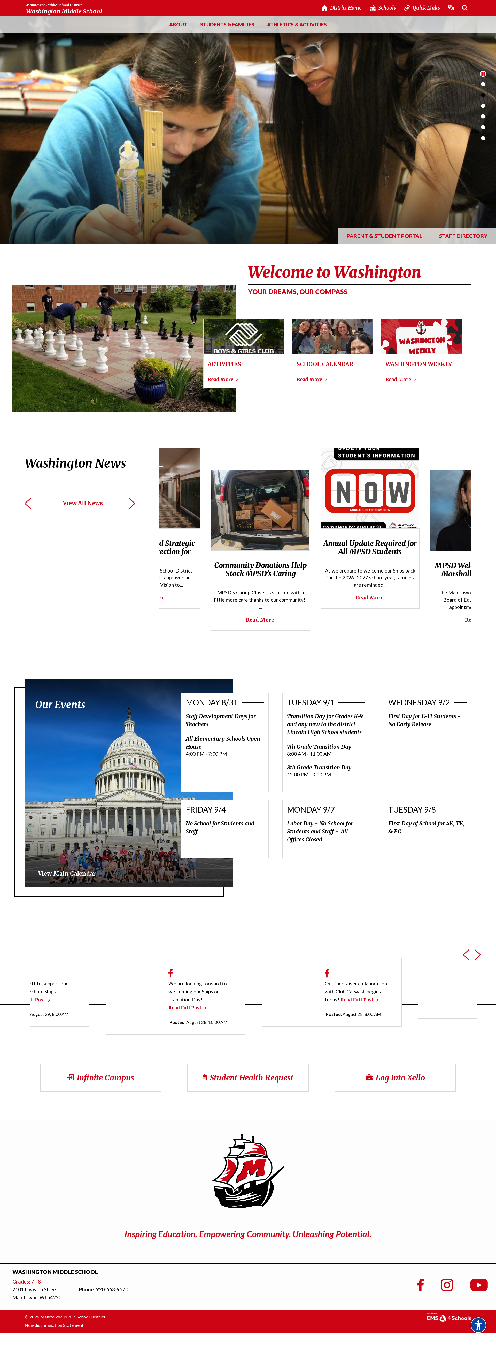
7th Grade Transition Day (319, 746)
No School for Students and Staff (220, 827)
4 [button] (483, 116)
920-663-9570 (112, 1289)
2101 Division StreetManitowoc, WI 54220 (36, 1293)
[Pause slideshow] (483, 74)
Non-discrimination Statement (54, 1325)
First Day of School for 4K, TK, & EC (426, 827)
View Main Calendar (67, 873)
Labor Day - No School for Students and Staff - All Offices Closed (320, 831)
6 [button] (483, 138)
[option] (248, 130)
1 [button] (483, 84)
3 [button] (483, 106)
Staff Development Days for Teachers (221, 720)
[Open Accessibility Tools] (478, 1325)
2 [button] (483, 95)
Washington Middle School (64, 9)
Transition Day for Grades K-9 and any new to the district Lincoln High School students (325, 724)
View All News (83, 503)
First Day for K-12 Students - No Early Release (424, 720)
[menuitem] (178, 24)
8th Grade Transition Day (319, 767)
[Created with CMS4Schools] (449, 1319)
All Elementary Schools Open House (223, 742)
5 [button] (483, 127)
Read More (274, 599)
